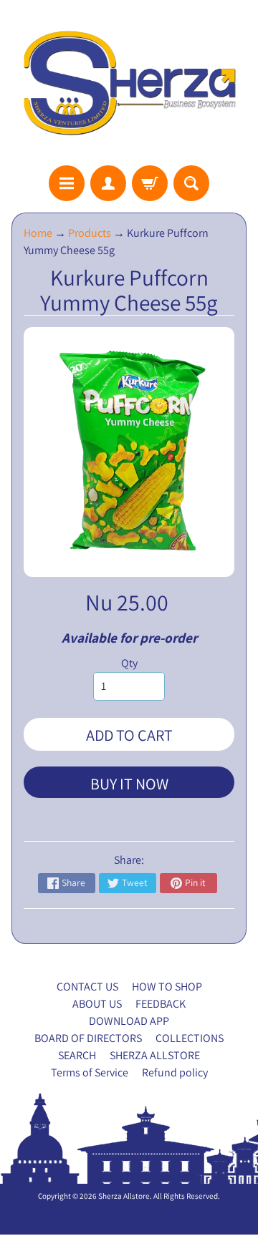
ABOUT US (97, 1003)
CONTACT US (87, 986)
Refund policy (175, 1072)
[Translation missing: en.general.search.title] (191, 183)
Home (38, 232)
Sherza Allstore (124, 1196)
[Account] (108, 183)
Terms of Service (89, 1072)
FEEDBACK (160, 1003)
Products (89, 232)
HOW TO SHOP (167, 986)
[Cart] (150, 183)
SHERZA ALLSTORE (155, 1055)
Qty (129, 663)
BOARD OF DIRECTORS (88, 1038)
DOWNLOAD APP (129, 1020)
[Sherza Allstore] (129, 82)
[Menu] (67, 183)
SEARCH (77, 1055)
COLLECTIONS (190, 1038)
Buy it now (129, 784)
